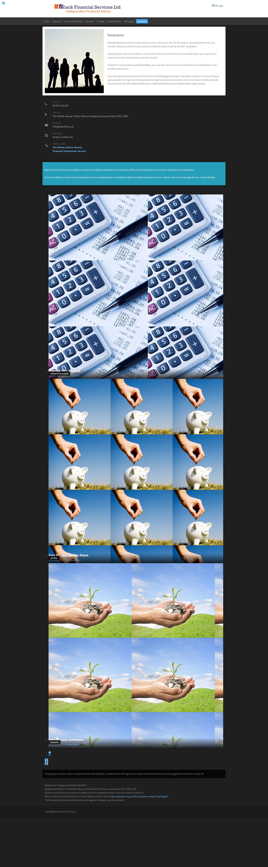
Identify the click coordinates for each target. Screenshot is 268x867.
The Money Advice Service (67, 147)
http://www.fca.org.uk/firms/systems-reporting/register (139, 796)
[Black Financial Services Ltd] (87, 8)
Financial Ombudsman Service (69, 151)
